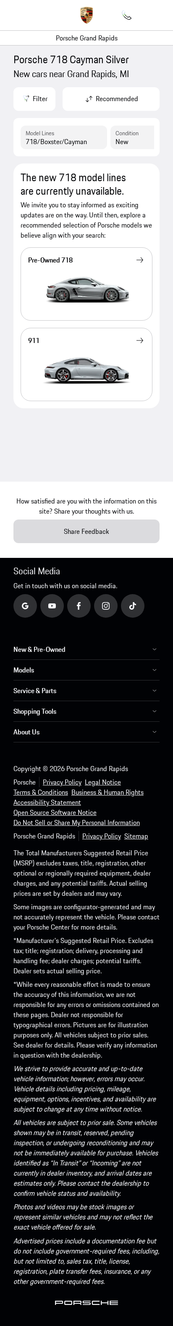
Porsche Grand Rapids (87, 38)
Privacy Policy (62, 782)
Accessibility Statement (47, 802)
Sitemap (136, 836)
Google (35, 605)
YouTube (63, 605)
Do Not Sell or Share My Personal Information (76, 822)
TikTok (141, 605)
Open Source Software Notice (55, 812)
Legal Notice (103, 782)
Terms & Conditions (40, 792)
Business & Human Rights (107, 792)
